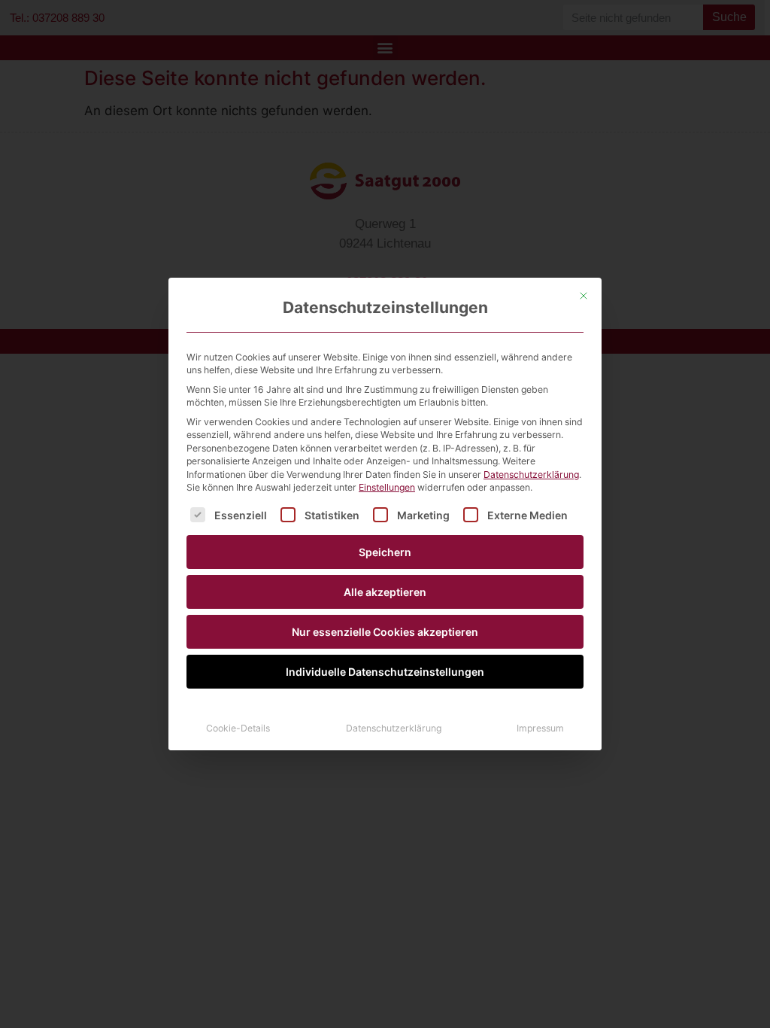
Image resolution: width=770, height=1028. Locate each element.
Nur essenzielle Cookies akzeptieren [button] (385, 631)
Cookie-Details (238, 728)
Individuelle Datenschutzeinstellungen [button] (385, 671)
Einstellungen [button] (387, 487)
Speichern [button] (385, 552)
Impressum (540, 728)
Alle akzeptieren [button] (385, 591)
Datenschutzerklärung (531, 474)
